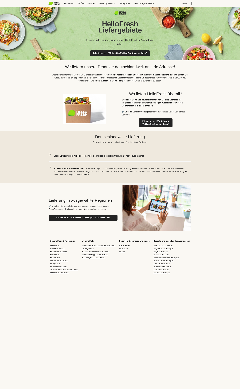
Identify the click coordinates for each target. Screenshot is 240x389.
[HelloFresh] (54, 3)
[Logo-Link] (120, 14)
